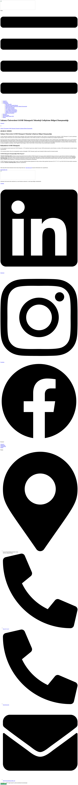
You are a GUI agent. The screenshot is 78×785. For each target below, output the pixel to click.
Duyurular (5, 114)
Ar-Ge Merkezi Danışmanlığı (11, 109)
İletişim (4, 117)
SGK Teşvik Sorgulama (10, 108)
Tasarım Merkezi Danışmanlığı (11, 110)
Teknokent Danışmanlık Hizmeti (11, 105)
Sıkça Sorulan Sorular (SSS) (8, 116)
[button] (39, 54)
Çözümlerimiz (5, 103)
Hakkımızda (5, 102)
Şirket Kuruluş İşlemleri (10, 107)
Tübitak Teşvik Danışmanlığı (11, 111)
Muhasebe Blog (6, 115)
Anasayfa (5, 100)
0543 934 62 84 (29, 167)
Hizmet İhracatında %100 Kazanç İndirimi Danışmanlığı (16, 106)
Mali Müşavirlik (8, 104)
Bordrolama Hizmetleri (9, 113)
